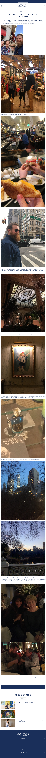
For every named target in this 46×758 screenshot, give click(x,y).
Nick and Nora (15, 580)
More (22, 749)
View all (23, 698)
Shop (22, 741)
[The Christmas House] (8, 714)
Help (22, 744)
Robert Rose (37, 579)
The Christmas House (22, 711)
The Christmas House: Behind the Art (26, 702)
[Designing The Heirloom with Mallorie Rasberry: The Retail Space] (8, 723)
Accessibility (22, 752)
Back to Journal (24, 687)
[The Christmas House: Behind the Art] (8, 705)
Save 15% (22, 738)
